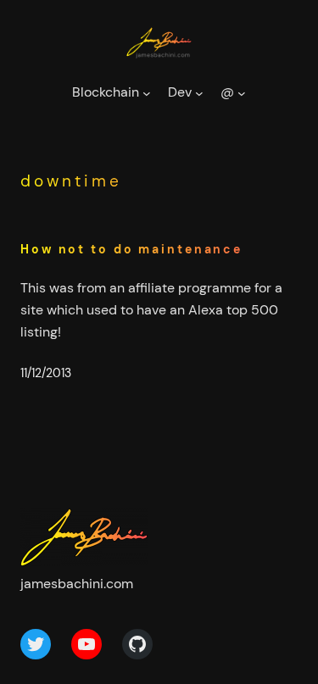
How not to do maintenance (131, 249)
